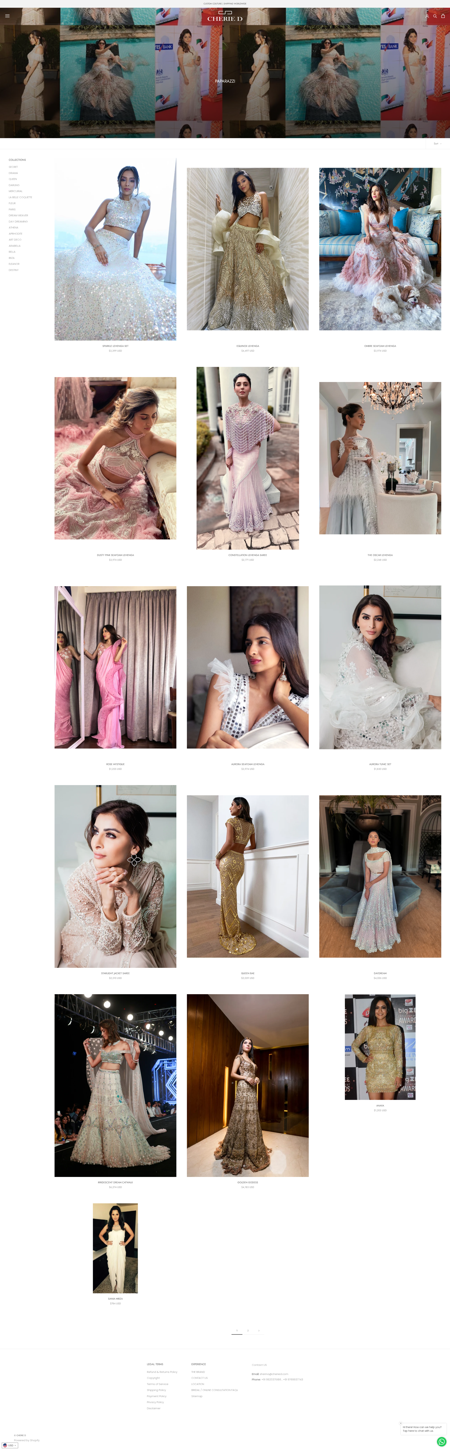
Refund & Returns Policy (162, 1372)
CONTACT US (199, 1378)
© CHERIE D (20, 1435)
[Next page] (258, 1331)
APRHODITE (15, 233)
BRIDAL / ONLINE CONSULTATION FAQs (214, 1390)
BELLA (12, 251)
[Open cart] (443, 16)
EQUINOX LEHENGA (248, 346)
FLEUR (12, 203)
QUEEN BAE (248, 973)
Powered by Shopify (27, 1440)
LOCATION (197, 1384)
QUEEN (13, 179)
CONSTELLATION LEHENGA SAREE (248, 555)
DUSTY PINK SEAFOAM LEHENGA (115, 555)
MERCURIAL (15, 191)
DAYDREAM (380, 973)
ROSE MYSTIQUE (115, 764)
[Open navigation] (7, 15)
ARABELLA (15, 245)
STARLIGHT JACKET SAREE (115, 973)
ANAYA (380, 1105)
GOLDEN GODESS (247, 1182)
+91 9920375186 (271, 1379)
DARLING (14, 185)
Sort (436, 143)
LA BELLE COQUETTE (20, 197)
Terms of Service (157, 1384)
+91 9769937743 (293, 1379)
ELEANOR (14, 264)
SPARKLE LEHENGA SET (115, 346)
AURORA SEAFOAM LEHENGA (247, 764)
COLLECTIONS (17, 160)
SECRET (13, 167)
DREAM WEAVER (18, 215)
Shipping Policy (156, 1390)
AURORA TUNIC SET (380, 764)
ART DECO (15, 239)
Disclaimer (153, 1408)
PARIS (12, 209)
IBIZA (12, 258)
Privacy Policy (155, 1402)
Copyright (153, 1378)
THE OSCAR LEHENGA (380, 555)
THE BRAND (198, 1372)
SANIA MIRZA (115, 1298)
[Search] (435, 16)
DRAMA (13, 173)
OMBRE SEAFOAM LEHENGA (380, 346)
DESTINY (14, 270)
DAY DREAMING (18, 221)
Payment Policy (156, 1396)
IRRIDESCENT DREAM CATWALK (115, 1182)
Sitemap (196, 1396)
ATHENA (13, 227)
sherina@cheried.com (273, 1374)
